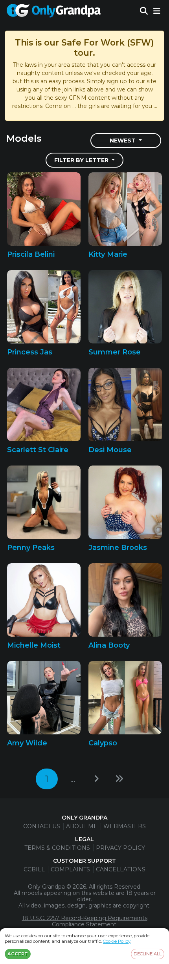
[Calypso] (125, 697)
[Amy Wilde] (44, 697)
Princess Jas (29, 352)
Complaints (70, 869)
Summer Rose (114, 352)
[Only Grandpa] (53, 10)
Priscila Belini (31, 254)
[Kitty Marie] (125, 209)
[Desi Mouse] (125, 404)
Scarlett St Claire (37, 449)
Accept (17, 954)
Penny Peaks (31, 547)
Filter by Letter (82, 160)
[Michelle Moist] (44, 600)
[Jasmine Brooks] (125, 502)
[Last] (119, 779)
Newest (123, 140)
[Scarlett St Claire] (44, 404)
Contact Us (41, 826)
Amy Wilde (27, 743)
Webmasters (124, 826)
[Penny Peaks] (44, 502)
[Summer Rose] (125, 306)
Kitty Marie (107, 254)
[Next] (96, 779)
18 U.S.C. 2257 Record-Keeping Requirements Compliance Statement (84, 921)
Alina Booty (109, 645)
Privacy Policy (120, 847)
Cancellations (120, 869)
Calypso (102, 743)
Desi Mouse (110, 449)
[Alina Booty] (125, 600)
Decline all (148, 954)
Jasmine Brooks (117, 547)
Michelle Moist (34, 645)
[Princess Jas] (44, 306)
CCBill (34, 869)
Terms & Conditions (57, 847)
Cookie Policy (116, 941)
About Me (81, 826)
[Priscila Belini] (44, 209)
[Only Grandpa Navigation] (157, 11)
